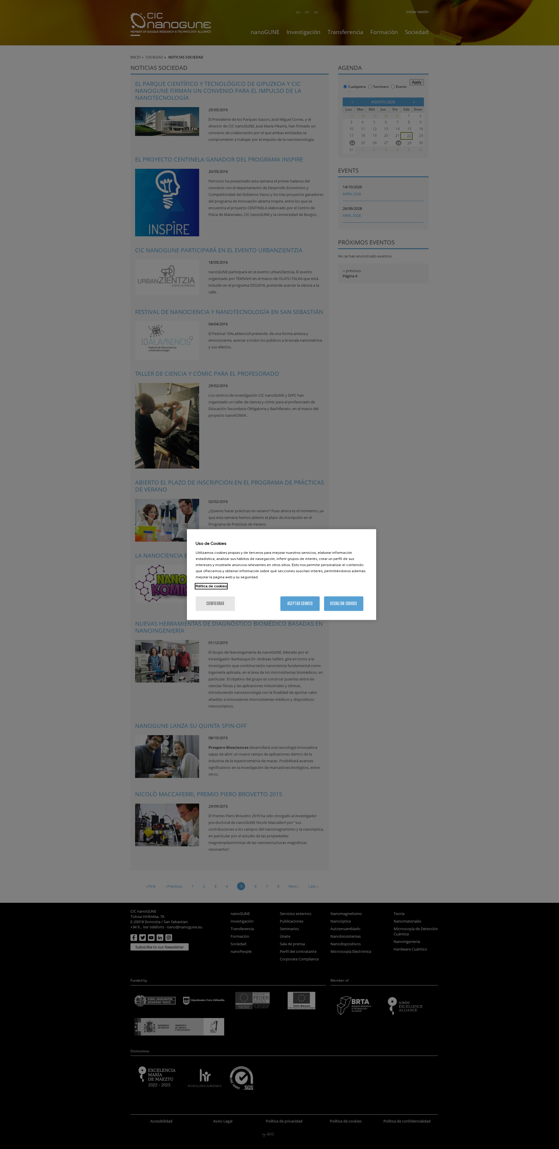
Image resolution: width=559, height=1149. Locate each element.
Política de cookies (211, 586)
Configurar (215, 603)
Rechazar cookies (343, 603)
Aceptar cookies (300, 603)
